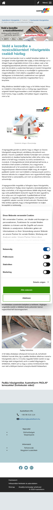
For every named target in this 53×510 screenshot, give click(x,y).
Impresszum (13, 480)
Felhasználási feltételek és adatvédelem (23, 483)
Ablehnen (26, 298)
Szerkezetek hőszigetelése (39, 20)
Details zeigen (39, 282)
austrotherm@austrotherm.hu (28, 419)
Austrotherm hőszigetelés (10, 20)
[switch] (46, 257)
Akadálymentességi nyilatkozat (30, 487)
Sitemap (12, 487)
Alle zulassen (26, 290)
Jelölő (38, 1)
